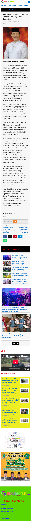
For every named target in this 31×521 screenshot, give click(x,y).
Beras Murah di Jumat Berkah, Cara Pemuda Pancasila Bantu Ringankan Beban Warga (20, 264)
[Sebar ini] (5, 236)
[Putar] (3, 369)
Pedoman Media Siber (7, 511)
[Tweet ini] (10, 236)
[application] (15, 362)
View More (16, 343)
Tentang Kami (5, 518)
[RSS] (15, 221)
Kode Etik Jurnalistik (7, 508)
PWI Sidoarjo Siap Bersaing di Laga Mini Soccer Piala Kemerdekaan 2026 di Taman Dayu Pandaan (20, 270)
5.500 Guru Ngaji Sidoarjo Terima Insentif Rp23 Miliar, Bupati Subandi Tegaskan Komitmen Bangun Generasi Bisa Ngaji (20, 283)
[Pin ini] (15, 236)
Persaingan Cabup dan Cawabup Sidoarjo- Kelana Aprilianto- (23, 229)
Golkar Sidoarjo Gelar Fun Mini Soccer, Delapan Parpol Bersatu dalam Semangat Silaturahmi (20, 276)
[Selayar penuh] (28, 369)
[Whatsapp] (5, 240)
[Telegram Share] (20, 236)
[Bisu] (25, 369)
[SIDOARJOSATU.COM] (8, 1)
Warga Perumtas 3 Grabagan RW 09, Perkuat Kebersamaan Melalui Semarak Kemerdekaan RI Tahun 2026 (19, 259)
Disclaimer (4, 504)
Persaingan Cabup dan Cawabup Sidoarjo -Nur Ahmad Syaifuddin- (9, 229)
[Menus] (29, 2)
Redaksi (3, 515)
